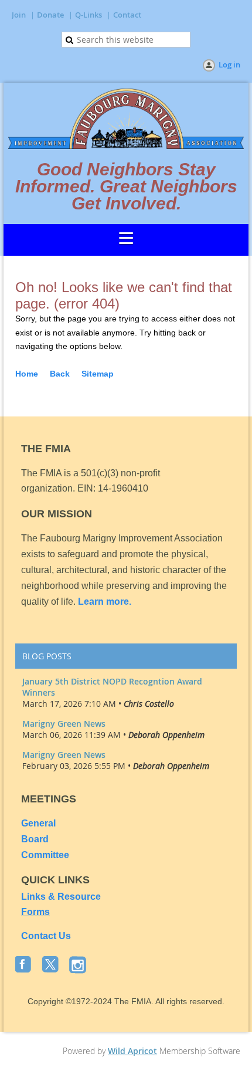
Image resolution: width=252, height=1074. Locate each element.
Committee (45, 855)
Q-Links (88, 14)
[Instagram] (78, 965)
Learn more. (104, 602)
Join (19, 14)
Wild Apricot (132, 1050)
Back (60, 373)
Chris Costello (149, 703)
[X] (51, 965)
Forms (35, 912)
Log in (229, 64)
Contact (127, 14)
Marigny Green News (63, 723)
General (39, 823)
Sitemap (97, 373)
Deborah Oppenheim (166, 734)
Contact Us (46, 936)
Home (26, 373)
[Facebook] (24, 965)
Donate (50, 14)
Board (35, 839)
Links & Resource (61, 897)
